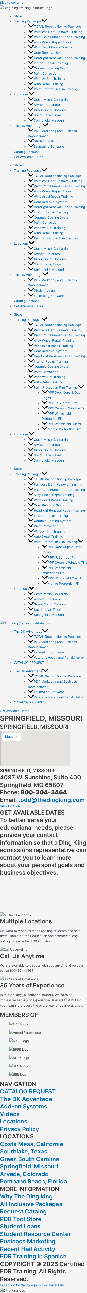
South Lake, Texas (47, 115)
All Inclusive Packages (31, 1204)
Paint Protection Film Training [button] (56, 387)
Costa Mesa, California (51, 99)
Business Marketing (27, 1241)
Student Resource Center (35, 1233)
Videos (10, 1114)
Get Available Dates (28, 157)
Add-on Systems (23, 1106)
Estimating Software (49, 146)
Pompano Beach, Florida (33, 1181)
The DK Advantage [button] (28, 126)
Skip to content (11, 2)
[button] (44, 21)
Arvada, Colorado (47, 105)
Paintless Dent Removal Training (58, 32)
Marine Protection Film (64, 429)
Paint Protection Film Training (56, 89)
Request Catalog (23, 1211)
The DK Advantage (26, 1099)
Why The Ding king (26, 1196)
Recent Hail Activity (27, 1248)
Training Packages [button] (27, 21)
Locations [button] (21, 94)
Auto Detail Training (48, 84)
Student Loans (45, 141)
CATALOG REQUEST (29, 662)
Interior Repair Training (51, 63)
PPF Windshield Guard (64, 424)
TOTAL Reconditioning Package (57, 26)
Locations (13, 1121)
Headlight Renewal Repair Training (59, 58)
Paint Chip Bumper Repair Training (59, 37)
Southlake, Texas (23, 1151)
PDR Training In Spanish (33, 1256)
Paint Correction (46, 73)
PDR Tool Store (21, 1219)
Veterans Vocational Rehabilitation (59, 657)
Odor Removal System (50, 52)
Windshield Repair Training (53, 47)
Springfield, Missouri (49, 120)
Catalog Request (26, 152)
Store (18, 16)
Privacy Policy (19, 1129)
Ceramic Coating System (52, 68)
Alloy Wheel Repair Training (54, 42)
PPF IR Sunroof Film (62, 403)
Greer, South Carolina (50, 110)
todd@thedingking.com (51, 799)
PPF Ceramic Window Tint (67, 408)
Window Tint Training (49, 78)
